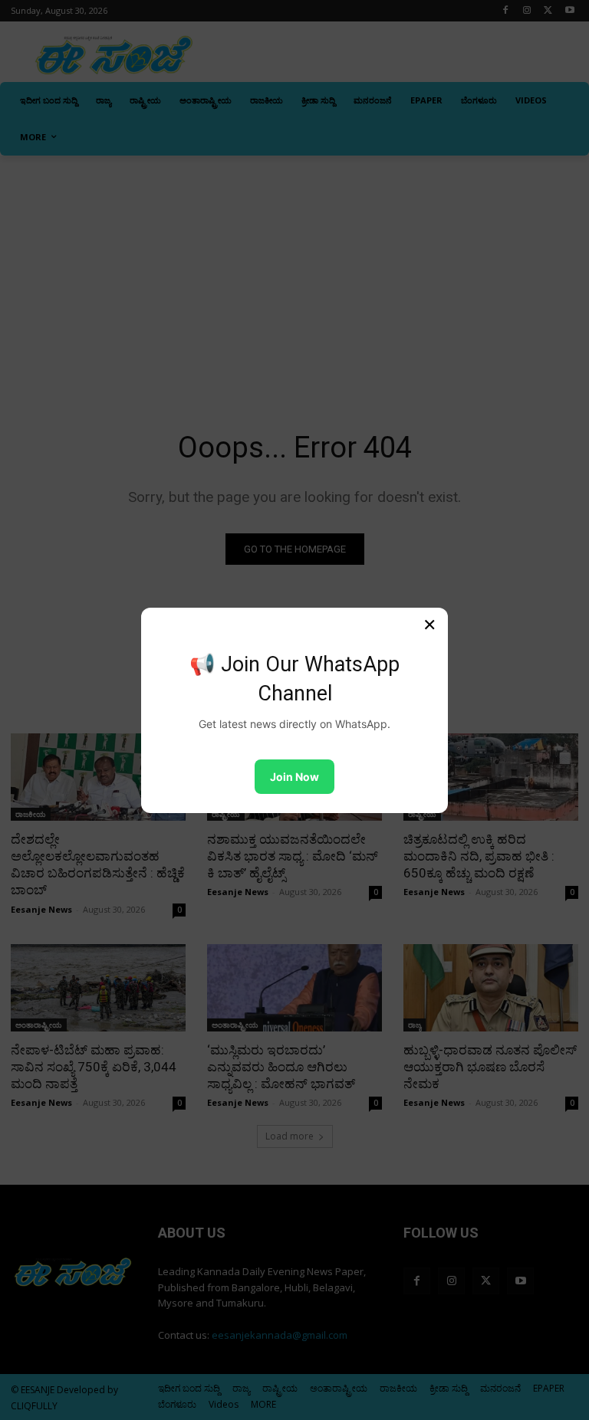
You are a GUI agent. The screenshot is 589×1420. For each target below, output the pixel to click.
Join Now (294, 776)
